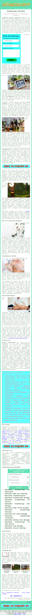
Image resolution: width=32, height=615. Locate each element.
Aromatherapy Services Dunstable (11, 467)
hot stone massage (22, 439)
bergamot (18, 133)
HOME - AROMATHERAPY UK (16, 595)
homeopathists (5, 441)
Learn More (17, 614)
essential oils (6, 66)
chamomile (13, 133)
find (7, 452)
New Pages (8, 602)
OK (24, 614)
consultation (5, 91)
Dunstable (22, 198)
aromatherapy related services (20, 365)
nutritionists (18, 431)
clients (6, 200)
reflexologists (18, 435)
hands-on (21, 115)
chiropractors (11, 434)
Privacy (29, 602)
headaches (27, 242)
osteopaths (19, 438)
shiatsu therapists (23, 433)
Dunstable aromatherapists (9, 342)
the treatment (22, 96)
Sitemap (3, 602)
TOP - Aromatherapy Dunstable (10, 592)
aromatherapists (6, 64)
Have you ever (13, 22)
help (5, 32)
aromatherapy (27, 22)
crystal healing (6, 430)
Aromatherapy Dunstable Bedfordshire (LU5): (13, 17)
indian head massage (8, 436)
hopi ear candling (14, 440)
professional (13, 151)
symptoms (25, 66)
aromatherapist (10, 96)
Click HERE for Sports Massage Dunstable (17, 338)
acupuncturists (5, 433)
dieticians (4, 439)
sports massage (23, 441)
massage (10, 109)
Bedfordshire (13, 367)
